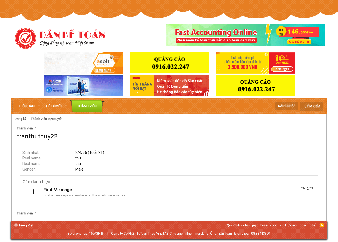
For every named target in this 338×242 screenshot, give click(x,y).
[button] (39, 106)
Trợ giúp (291, 225)
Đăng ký (20, 119)
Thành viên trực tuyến (46, 119)
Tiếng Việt (26, 225)
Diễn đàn (27, 106)
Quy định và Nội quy (241, 225)
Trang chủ (308, 225)
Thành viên (87, 106)
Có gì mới (54, 106)
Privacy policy (270, 225)
